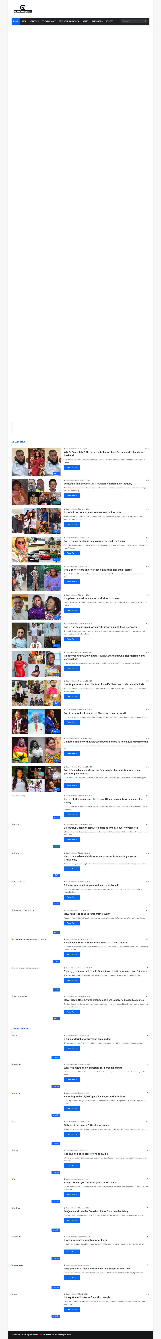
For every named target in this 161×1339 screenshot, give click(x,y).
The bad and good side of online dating (86, 1154)
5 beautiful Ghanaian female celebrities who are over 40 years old (101, 827)
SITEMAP (109, 21)
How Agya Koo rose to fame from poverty (87, 914)
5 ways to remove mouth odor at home (85, 1240)
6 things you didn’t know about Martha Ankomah (91, 885)
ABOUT (86, 21)
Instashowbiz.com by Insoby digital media (56, 1335)
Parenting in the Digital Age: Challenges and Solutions (94, 1096)
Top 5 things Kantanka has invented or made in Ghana (94, 541)
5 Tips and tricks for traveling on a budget (87, 1039)
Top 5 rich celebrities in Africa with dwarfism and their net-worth (100, 627)
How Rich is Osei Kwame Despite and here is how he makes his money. (104, 1000)
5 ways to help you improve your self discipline (90, 1182)
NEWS (23, 21)
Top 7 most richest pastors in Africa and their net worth (95, 713)
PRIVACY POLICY (49, 21)
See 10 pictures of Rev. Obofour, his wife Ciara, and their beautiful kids (104, 684)
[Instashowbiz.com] (23, 9)
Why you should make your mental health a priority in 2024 (97, 1268)
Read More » (72, 467)
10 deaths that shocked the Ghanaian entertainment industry (98, 483)
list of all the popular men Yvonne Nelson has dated (93, 512)
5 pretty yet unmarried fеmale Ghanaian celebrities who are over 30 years (105, 971)
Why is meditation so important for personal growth (93, 1067)
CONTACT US (97, 21)
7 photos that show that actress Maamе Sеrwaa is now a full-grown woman (106, 741)
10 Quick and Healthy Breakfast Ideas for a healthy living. (96, 1211)
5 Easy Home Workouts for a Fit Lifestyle (87, 1297)
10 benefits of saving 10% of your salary (86, 1125)
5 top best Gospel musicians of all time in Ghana (91, 598)
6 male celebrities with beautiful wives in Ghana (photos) (96, 942)
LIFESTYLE (34, 21)
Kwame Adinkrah (71, 449)
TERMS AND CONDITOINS (69, 21)
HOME (15, 21)
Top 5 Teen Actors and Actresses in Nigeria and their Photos (98, 569)
